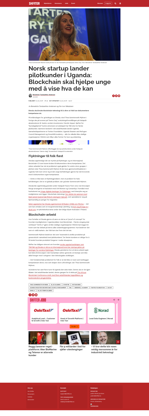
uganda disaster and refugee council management (48, 287)
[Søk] (115, 3)
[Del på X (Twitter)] (116, 96)
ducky (110, 287)
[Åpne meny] (120, 3)
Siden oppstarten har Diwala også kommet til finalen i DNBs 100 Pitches (56, 204)
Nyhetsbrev (47, 3)
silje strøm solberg (45, 290)
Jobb (66, 3)
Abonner (100, 3)
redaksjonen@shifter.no (67, 401)
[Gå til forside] (34, 3)
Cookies (30, 397)
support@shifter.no (66, 394)
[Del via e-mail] (119, 96)
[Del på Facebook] (113, 96)
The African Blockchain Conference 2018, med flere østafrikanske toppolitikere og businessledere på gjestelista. (57, 275)
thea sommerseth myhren (39, 284)
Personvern (31, 394)
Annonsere (58, 3)
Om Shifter (31, 391)
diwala (32, 290)
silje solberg (56, 284)
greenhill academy (81, 287)
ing (70, 287)
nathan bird (76, 284)
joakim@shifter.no (96, 396)
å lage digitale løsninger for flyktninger (55, 191)
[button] (114, 299)
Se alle (73, 326)
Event (73, 3)
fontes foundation (98, 287)
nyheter (66, 284)
